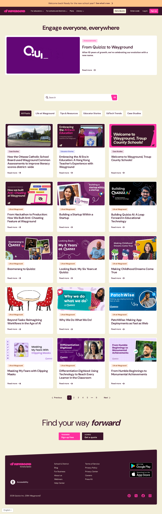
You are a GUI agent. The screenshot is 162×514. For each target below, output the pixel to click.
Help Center (59, 483)
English (7, 510)
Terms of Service (92, 464)
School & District (61, 464)
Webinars (58, 479)
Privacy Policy (91, 467)
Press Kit (89, 479)
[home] (14, 11)
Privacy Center (91, 471)
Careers (88, 475)
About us (58, 475)
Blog (56, 467)
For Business (59, 471)
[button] (37, 11)
